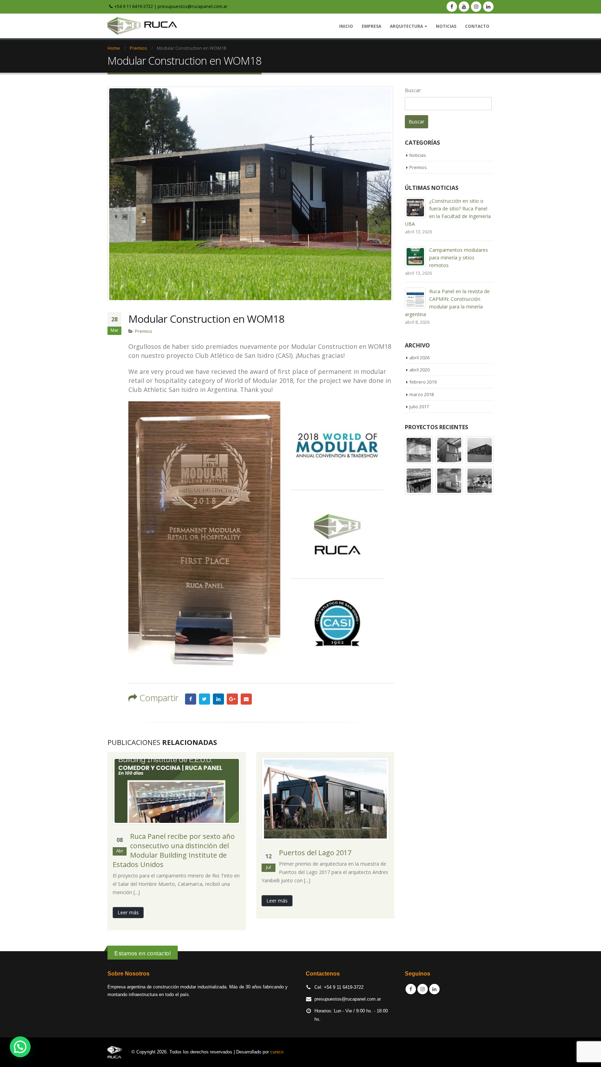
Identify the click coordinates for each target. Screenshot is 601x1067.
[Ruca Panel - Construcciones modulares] (142, 26)
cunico (276, 1052)
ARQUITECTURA (406, 26)
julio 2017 (419, 406)
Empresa (371, 26)
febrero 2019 (422, 382)
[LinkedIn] (488, 6)
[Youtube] (464, 6)
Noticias (446, 26)
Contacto (477, 26)
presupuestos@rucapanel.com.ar (192, 6)
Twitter (204, 699)
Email (246, 699)
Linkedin (434, 989)
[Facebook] (452, 6)
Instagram (422, 989)
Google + (232, 699)
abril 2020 (419, 370)
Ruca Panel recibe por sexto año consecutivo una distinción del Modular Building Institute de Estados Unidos (174, 850)
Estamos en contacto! (142, 953)
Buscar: (413, 90)
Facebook (190, 699)
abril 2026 (419, 357)
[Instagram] (476, 6)
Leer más (128, 912)
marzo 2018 (421, 394)
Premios (143, 331)
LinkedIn (218, 699)
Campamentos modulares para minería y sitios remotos (458, 257)
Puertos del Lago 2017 (315, 852)
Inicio (346, 26)
